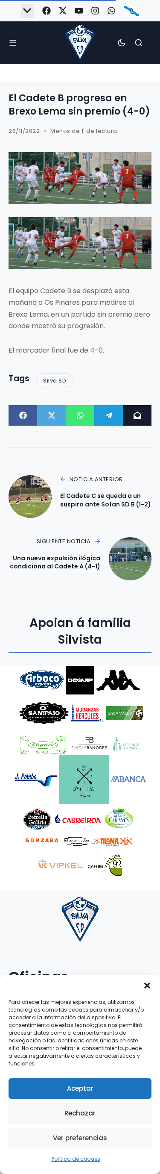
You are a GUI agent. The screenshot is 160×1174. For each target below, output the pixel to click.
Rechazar (80, 1113)
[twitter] (62, 10)
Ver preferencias (80, 1137)
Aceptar (80, 1088)
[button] (147, 985)
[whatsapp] (111, 10)
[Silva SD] (80, 42)
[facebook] (46, 10)
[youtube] (79, 10)
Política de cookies (76, 1158)
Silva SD (54, 381)
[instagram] (95, 10)
